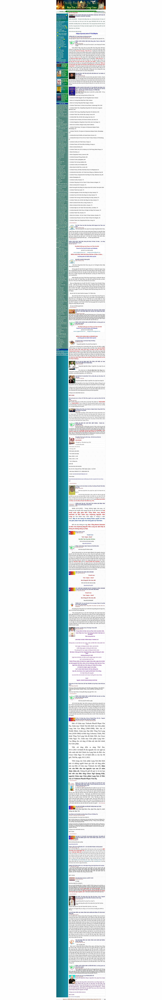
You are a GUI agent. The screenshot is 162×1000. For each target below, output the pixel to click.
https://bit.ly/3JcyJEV (88, 585)
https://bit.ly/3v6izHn (86, 543)
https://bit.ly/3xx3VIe (73, 844)
